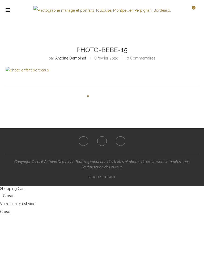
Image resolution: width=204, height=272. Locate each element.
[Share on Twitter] (103, 95)
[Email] (120, 141)
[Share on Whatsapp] (113, 95)
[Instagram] (102, 141)
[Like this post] (92, 95)
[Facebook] (83, 141)
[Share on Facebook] (98, 95)
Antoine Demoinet (70, 58)
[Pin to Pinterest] (108, 95)
